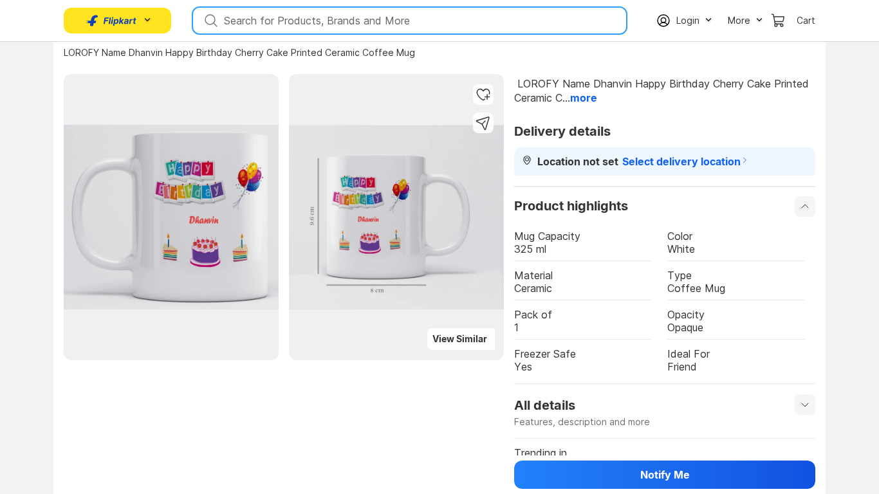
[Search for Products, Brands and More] (210, 20)
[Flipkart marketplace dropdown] (111, 20)
